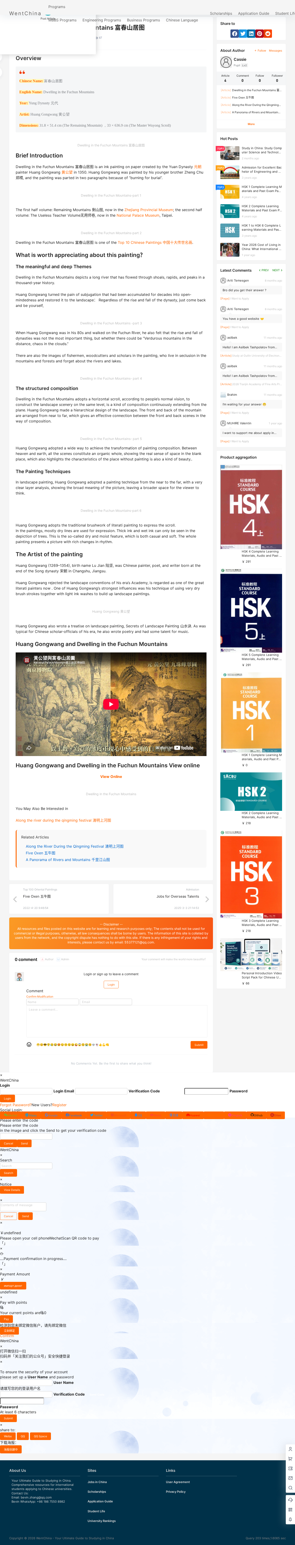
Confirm (7, 1335)
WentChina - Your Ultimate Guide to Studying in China (74, 1538)
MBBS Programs (62, 20)
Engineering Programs (102, 20)
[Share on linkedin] (251, 33)
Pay (6, 1319)
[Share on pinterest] (259, 33)
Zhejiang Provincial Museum (148, 209)
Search (8, 1173)
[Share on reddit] (268, 33)
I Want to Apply (239, 298)
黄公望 (67, 172)
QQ (23, 1436)
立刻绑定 (9, 1331)
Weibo (8, 1436)
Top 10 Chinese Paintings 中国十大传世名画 (155, 242)
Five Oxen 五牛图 (40, 853)
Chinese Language (182, 20)
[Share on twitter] (243, 33)
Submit (199, 1045)
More (251, 124)
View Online (111, 776)
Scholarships (221, 13)
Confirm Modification (39, 996)
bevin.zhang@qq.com (36, 1497)
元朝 (197, 166)
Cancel (8, 1143)
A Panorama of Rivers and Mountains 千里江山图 (68, 859)
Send (24, 1143)
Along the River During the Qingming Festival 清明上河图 (75, 846)
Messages (275, 50)
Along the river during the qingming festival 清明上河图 (63, 820)
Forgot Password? (16, 1105)
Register (59, 1105)
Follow (262, 50)
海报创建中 (11, 1449)
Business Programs (143, 20)
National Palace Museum (138, 215)
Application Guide (253, 13)
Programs (56, 6)
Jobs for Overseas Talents (177, 896)
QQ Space (40, 1436)
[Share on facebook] (234, 33)
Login (111, 984)
